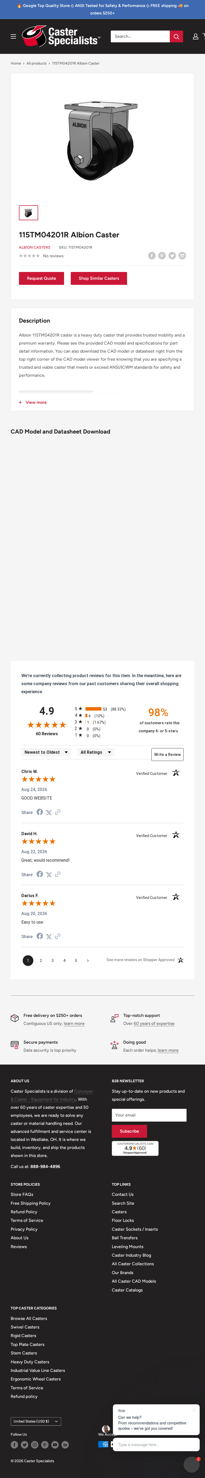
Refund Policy (24, 1211)
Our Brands (122, 1272)
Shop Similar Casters (99, 278)
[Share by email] (182, 255)
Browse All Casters (29, 1318)
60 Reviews (54, 733)
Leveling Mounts (127, 1246)
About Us (19, 1237)
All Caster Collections (133, 1263)
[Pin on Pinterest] (162, 255)
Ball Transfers (124, 1237)
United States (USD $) (31, 1421)
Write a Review (167, 754)
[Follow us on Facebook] (14, 1445)
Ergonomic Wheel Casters (36, 1379)
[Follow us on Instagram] (34, 1445)
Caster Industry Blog (131, 1255)
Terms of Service (27, 1220)
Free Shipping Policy (31, 1203)
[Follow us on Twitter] (24, 1445)
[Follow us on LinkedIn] (65, 1445)
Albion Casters (34, 247)
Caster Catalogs (127, 1290)
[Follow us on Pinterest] (45, 1445)
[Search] (176, 36)
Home (16, 63)
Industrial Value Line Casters (38, 1370)
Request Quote (41, 278)
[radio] (102, 709)
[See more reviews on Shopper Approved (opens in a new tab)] (58, 812)
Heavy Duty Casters (30, 1361)
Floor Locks (123, 1220)
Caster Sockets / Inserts (135, 1229)
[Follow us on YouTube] (55, 1445)
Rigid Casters (23, 1335)
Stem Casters (24, 1353)
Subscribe (129, 1131)
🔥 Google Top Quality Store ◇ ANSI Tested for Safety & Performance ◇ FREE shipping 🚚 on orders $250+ (102, 9)
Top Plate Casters (27, 1344)
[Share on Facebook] (152, 255)
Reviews (19, 1246)
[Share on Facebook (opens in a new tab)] (40, 812)
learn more (74, 1023)
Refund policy (24, 1396)
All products (36, 63)
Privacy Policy (24, 1229)
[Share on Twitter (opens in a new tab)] (49, 812)
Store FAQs (22, 1194)
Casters (119, 1211)
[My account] (195, 36)
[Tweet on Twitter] (172, 255)
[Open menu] (13, 36)
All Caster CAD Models (134, 1281)
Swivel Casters (25, 1327)
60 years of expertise (154, 1023)
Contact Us (122, 1194)
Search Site (123, 1203)
